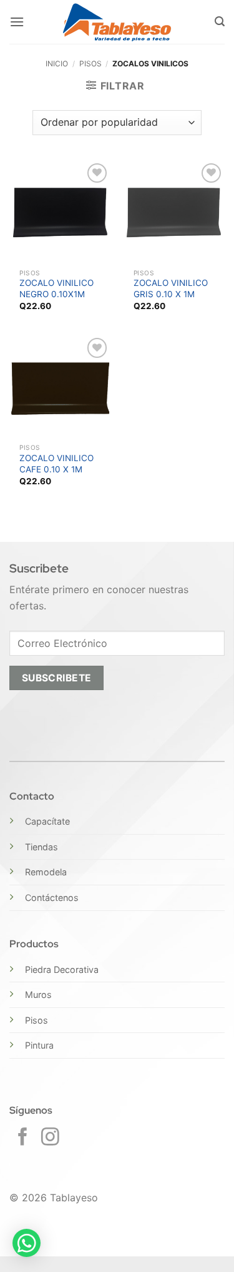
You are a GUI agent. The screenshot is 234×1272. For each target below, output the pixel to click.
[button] (16, 21)
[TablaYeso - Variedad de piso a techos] (117, 22)
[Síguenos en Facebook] (23, 1138)
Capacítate (47, 821)
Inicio (57, 63)
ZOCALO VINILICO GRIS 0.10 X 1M (171, 288)
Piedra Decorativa (62, 969)
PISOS (90, 63)
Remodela (46, 872)
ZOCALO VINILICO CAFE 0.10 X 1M (56, 463)
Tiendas (41, 847)
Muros (38, 994)
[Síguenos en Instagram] (50, 1138)
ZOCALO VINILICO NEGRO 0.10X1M (56, 288)
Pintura (39, 1045)
